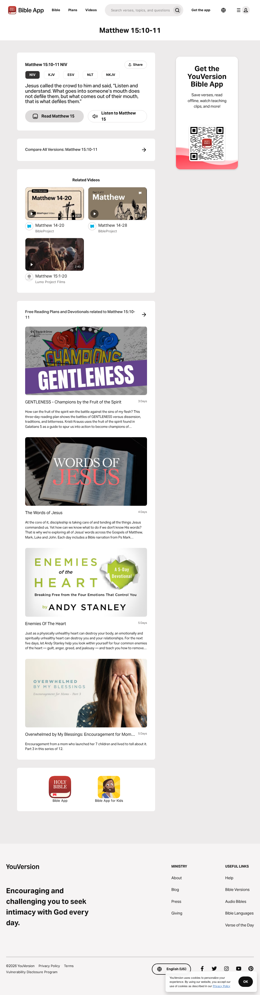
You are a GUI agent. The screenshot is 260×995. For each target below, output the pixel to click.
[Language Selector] (223, 10)
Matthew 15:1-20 (56, 276)
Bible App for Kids (109, 800)
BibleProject (44, 231)
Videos (91, 10)
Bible (56, 10)
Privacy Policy (49, 966)
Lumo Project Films (50, 282)
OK (245, 982)
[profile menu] (242, 10)
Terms (69, 966)
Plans (72, 10)
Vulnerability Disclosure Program (31, 972)
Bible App (60, 800)
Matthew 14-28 (117, 225)
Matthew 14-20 (55, 225)
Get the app (200, 10)
